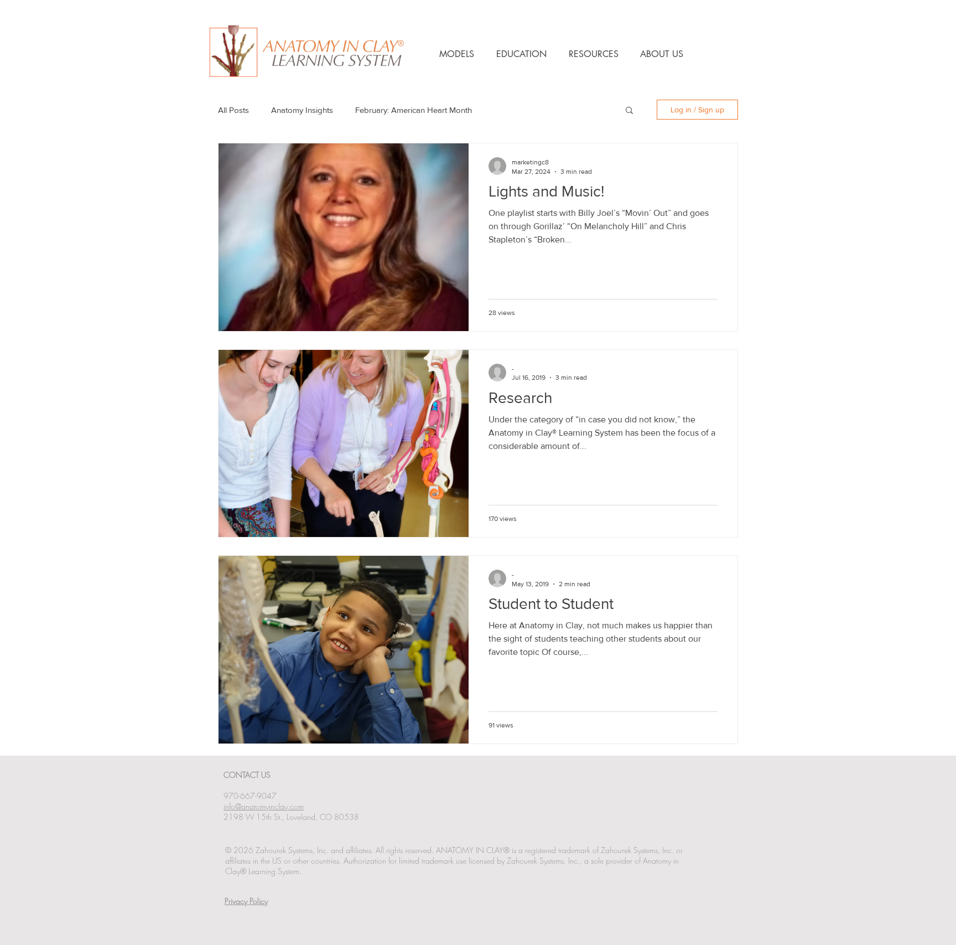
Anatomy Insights (302, 110)
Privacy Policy (246, 901)
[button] (629, 111)
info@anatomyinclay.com (264, 806)
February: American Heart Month (413, 110)
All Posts (233, 110)
